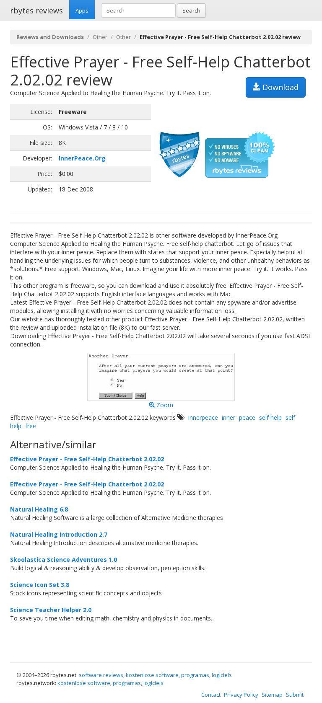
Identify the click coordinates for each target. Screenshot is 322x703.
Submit (295, 694)
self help (270, 417)
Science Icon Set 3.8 (39, 585)
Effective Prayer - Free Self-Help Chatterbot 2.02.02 (87, 459)
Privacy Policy (241, 694)
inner (228, 417)
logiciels (222, 675)
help (15, 426)
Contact (211, 694)
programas (195, 675)
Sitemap (272, 694)
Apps (81, 10)
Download (279, 87)
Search (191, 10)
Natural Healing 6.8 (39, 509)
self (290, 417)
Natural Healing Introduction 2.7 (58, 534)
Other (100, 37)
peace (247, 417)
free (30, 426)
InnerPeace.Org (82, 158)
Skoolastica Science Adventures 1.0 (63, 559)
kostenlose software (152, 675)
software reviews (101, 675)
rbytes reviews (36, 10)
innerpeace (203, 417)
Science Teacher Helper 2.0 (50, 610)
